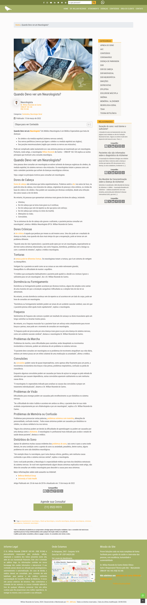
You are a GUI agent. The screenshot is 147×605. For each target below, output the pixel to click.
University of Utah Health (27, 478)
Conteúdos (26, 114)
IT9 (67, 602)
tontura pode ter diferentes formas (28, 259)
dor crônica (19, 233)
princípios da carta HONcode (128, 575)
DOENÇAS (104, 9)
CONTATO (139, 9)
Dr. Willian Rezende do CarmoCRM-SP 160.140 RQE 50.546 (31, 107)
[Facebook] (44, 2)
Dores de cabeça (20, 184)
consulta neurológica (62, 521)
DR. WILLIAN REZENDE (78, 9)
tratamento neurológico (31, 523)
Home (17, 25)
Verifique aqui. (106, 578)
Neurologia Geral (36, 114)
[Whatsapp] (61, 491)
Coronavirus (106, 57)
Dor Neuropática (107, 77)
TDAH (102, 109)
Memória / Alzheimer (109, 101)
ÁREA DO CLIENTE (127, 9)
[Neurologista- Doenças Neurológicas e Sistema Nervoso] (8, 9)
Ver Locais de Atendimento (62, 558)
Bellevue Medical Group (27, 476)
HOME (66, 9)
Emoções (104, 81)
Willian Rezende (48, 152)
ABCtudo (73, 602)
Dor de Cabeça (106, 69)
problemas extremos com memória (60, 418)
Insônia (103, 97)
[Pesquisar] (94, 2)
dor (74, 184)
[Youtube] (51, 2)
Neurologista (35, 131)
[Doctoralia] (61, 2)
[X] (47, 491)
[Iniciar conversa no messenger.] (58, 2)
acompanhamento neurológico (29, 521)
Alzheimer (33, 432)
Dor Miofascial (107, 73)
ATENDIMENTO (93, 9)
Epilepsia (104, 89)
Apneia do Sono (107, 45)
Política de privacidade (121, 583)
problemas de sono (59, 444)
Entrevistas (105, 85)
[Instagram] (47, 2)
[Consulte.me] (65, 2)
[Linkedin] (54, 2)
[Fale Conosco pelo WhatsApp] (102, 2)
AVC (101, 49)
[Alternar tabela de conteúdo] (87, 124)
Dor (102, 65)
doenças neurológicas (77, 521)
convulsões (20, 363)
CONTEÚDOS (114, 9)
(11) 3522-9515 (53, 507)
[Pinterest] (54, 491)
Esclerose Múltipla (109, 93)
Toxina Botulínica (108, 113)
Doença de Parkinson (109, 61)
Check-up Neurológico (47, 521)
